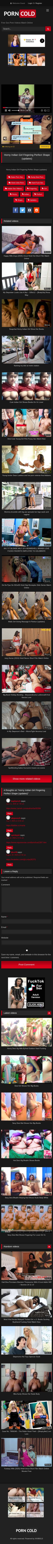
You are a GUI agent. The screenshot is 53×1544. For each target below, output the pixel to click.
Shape (20, 200)
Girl (45, 188)
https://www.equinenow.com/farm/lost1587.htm (26, 842)
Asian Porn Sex (17, 177)
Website (4, 938)
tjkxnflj (14, 852)
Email (4, 927)
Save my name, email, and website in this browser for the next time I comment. (26, 956)
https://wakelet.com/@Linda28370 (21, 859)
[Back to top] (45, 1536)
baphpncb (16, 801)
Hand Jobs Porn (17, 183)
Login (30, 3)
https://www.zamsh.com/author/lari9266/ (23, 808)
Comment (5, 885)
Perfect (39, 194)
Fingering (33, 188)
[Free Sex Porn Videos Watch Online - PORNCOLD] (21, 14)
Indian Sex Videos (15, 188)
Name (4, 917)
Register (38, 3)
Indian (26, 194)
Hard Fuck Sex (37, 183)
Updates (33, 200)
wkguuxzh (16, 818)
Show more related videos (26, 778)
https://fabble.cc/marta (15, 825)
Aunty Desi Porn (37, 177)
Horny (14, 194)
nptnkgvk (15, 835)
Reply (10, 813)
